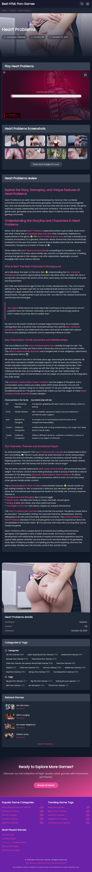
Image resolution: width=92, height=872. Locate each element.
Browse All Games (46, 785)
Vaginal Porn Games (57, 819)
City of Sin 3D (8, 834)
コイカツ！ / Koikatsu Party (14, 842)
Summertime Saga (10, 850)
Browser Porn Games (17, 659)
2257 (28, 863)
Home (4, 10)
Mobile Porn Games (75, 667)
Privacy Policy (36, 863)
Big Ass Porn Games (16, 681)
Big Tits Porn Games (41, 681)
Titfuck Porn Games (58, 685)
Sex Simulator (36, 685)
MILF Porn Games (15, 685)
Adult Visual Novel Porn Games (42, 654)
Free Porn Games (66, 663)
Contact (62, 863)
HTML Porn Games (29, 667)
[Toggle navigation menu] (87, 3)
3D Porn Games (15, 654)
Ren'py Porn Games (39, 672)
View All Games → (46, 744)
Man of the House (10, 846)
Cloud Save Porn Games (44, 659)
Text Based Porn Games (66, 672)
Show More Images (46, 164)
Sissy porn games (56, 807)
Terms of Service (51, 863)
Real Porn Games (15, 672)
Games (13, 10)
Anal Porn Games (56, 815)
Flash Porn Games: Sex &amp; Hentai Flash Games (29, 663)
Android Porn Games (71, 654)
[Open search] (82, 3)
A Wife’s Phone (9, 838)
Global (11, 667)
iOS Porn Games (52, 667)
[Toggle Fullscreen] (85, 75)
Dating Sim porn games (68, 681)
